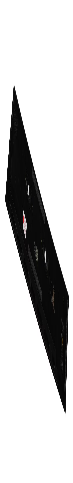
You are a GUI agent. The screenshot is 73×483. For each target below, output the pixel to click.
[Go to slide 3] (3, 161)
